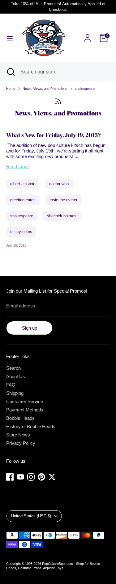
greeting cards (23, 200)
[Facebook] (10, 477)
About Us (15, 376)
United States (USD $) (31, 516)
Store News (18, 434)
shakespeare (85, 88)
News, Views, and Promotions (45, 88)
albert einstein (22, 183)
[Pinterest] (41, 477)
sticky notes (21, 231)
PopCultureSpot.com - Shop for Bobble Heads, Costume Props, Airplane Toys (53, 566)
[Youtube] (20, 477)
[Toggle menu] (10, 37)
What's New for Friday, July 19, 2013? (53, 135)
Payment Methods (24, 409)
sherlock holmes (61, 216)
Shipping (15, 393)
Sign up (29, 328)
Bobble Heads (20, 418)
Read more (17, 166)
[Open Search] (10, 71)
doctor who (59, 183)
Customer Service (24, 401)
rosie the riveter (63, 200)
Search (13, 368)
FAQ (10, 384)
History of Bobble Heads (30, 426)
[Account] (87, 34)
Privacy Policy (20, 443)
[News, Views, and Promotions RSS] (58, 101)
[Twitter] (52, 477)
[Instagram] (31, 477)
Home (10, 88)
